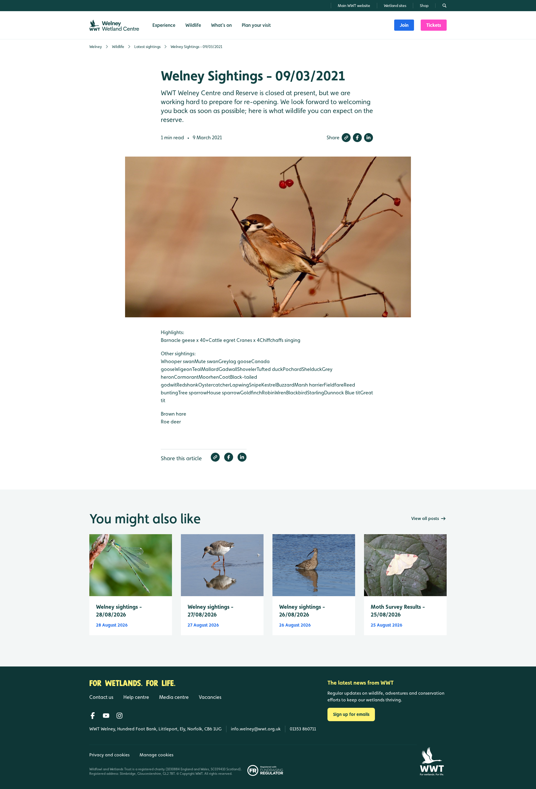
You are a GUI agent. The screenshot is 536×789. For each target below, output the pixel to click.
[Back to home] (432, 761)
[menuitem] (404, 25)
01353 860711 (303, 729)
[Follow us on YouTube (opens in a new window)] (106, 715)
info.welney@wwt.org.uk (256, 729)
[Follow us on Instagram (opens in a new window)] (119, 715)
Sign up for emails (351, 714)
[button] (346, 137)
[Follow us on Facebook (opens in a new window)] (92, 715)
